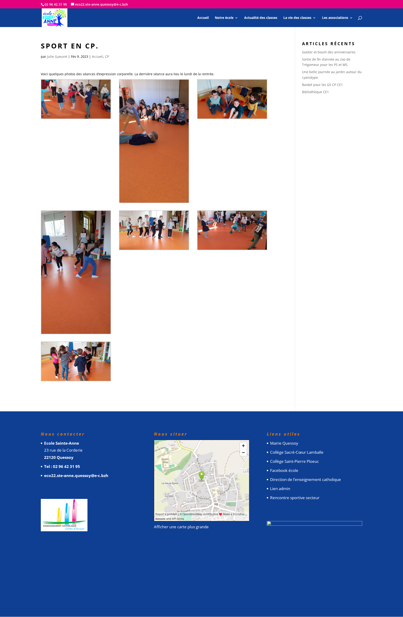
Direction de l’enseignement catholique (305, 479)
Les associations (335, 18)
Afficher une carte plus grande (181, 526)
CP (107, 56)
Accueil (203, 18)
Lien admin (280, 488)
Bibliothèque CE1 (315, 92)
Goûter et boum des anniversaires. (329, 52)
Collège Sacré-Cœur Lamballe (296, 452)
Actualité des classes (260, 18)
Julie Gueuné (57, 56)
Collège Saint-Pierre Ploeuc (294, 461)
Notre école (224, 18)
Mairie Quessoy (284, 443)
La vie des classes (297, 18)
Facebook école (284, 470)
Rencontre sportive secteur (295, 497)
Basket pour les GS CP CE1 (322, 84)
